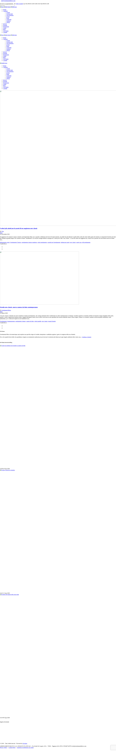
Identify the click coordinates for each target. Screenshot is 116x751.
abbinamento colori (5, 242)
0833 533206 (19, 3)
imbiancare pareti (65, 242)
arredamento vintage (20, 321)
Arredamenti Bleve (6, 310)
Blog (1, 232)
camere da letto (30, 321)
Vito (3, 231)
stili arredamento (86, 242)
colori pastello (37, 321)
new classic (73, 242)
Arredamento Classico (15, 242)
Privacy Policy (3, 747)
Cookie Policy (12, 747)
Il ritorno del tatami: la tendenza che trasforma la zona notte (19, 714)
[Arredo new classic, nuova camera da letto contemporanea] (39, 304)
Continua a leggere (86, 337)
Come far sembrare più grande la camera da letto (16, 465)
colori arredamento (42, 242)
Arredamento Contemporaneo (7, 321)
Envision (25, 743)
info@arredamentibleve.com (8, 0)
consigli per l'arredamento (53, 242)
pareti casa (79, 242)
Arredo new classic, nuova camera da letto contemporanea (19, 307)
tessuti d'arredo (52, 321)
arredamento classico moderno (29, 242)
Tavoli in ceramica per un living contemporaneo (15, 590)
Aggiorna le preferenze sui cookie (25, 747)
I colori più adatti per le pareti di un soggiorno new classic (18, 228)
